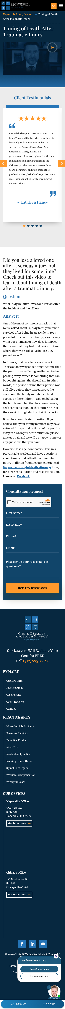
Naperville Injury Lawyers (18, 14)
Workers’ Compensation (21, 774)
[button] (60, 5)
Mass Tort (12, 747)
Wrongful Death (16, 781)
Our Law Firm (14, 680)
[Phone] (54, 6)
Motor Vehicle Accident (20, 726)
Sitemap (15, 965)
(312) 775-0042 (36, 661)
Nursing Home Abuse (19, 761)
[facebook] (22, 944)
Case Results (13, 694)
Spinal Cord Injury (17, 767)
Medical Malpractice (18, 754)
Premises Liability (17, 733)
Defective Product (17, 740)
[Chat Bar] (32, 1004)
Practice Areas (14, 687)
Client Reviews (15, 701)
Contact (11, 708)
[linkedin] (32, 944)
